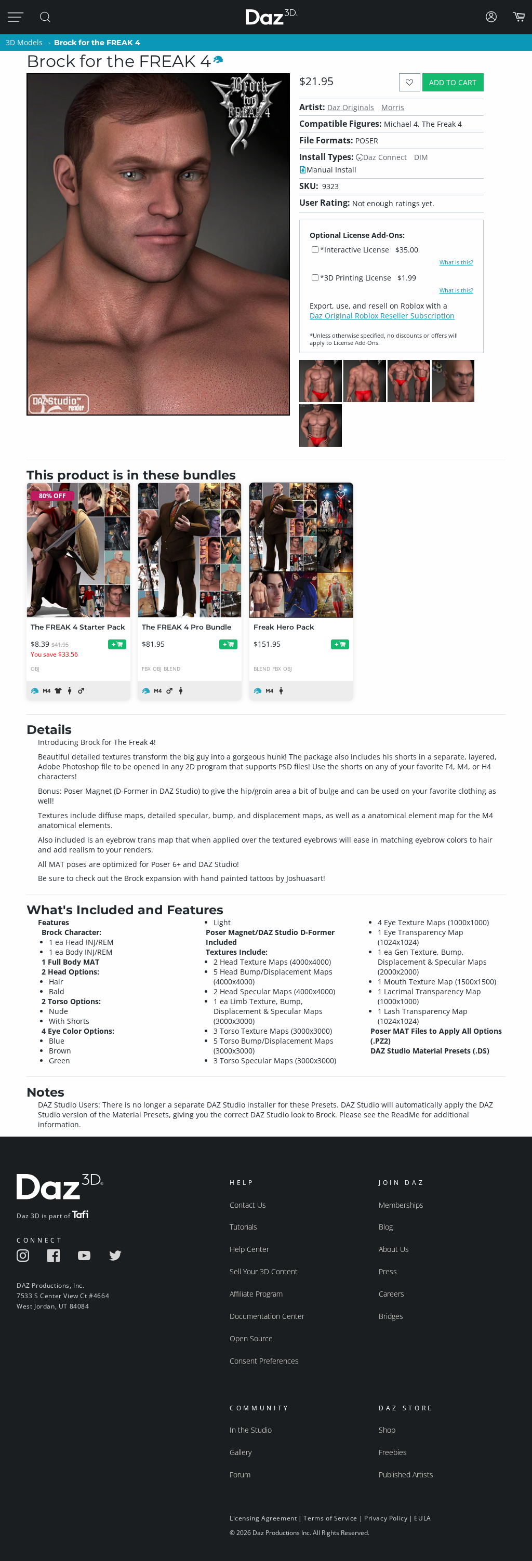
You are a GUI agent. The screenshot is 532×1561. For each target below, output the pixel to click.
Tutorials (243, 1227)
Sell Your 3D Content (264, 1271)
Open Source (251, 1338)
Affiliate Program (256, 1294)
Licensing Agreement (263, 1518)
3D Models (24, 42)
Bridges (391, 1316)
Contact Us (248, 1205)
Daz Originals (350, 107)
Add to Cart (452, 82)
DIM (421, 157)
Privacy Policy (385, 1518)
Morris (392, 107)
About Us (394, 1249)
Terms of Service (330, 1518)
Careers (391, 1294)
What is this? (456, 262)
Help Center (249, 1249)
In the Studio (251, 1430)
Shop (387, 1430)
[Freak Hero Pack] (301, 550)
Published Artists (406, 1474)
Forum (240, 1474)
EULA (422, 1518)
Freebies (393, 1452)
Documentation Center (267, 1316)
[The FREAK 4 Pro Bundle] (190, 550)
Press (388, 1271)
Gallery (240, 1452)
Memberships (401, 1205)
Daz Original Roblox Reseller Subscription (382, 316)
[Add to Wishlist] (409, 82)
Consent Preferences (264, 1361)
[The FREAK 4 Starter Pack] (78, 550)
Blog (386, 1227)
